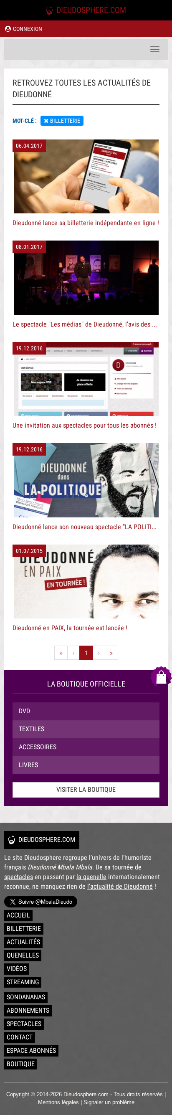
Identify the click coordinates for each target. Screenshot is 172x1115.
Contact (20, 1037)
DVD (24, 711)
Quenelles (23, 955)
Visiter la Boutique (86, 789)
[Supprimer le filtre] (46, 120)
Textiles (31, 729)
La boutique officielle (86, 683)
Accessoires (37, 747)
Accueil (18, 915)
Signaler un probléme (108, 1102)
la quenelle (91, 877)
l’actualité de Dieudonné (120, 886)
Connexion (27, 28)
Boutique (21, 1064)
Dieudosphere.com (90, 10)
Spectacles (24, 1024)
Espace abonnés (31, 1050)
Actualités (23, 942)
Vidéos (17, 969)
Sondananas (26, 997)
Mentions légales (58, 1102)
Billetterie (24, 929)
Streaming (23, 982)
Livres (28, 765)
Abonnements (28, 1010)
